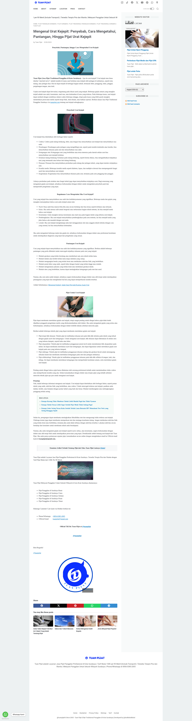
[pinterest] (75, 606)
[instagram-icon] (122, 2)
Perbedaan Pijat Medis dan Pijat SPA (141, 61)
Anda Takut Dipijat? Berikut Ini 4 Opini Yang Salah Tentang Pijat (43, 631)
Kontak (116, 713)
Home (35, 9)
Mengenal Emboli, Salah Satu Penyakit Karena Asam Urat (68, 285)
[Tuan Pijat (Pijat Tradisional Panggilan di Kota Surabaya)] (45, 2)
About (43, 9)
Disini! (102, 448)
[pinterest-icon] (147, 2)
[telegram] (109, 606)
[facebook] (41, 606)
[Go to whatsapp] (5, 714)
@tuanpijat (86, 526)
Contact (81, 9)
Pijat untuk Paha (133, 71)
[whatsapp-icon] (152, 2)
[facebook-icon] (132, 2)
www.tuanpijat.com (87, 589)
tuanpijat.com (55, 102)
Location (63, 9)
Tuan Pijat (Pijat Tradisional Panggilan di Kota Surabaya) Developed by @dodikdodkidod (105, 717)
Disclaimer (83, 713)
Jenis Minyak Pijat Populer (107, 629)
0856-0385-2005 (59, 516)
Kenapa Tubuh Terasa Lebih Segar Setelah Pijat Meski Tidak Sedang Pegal (66, 405)
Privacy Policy (93, 713)
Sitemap (53, 9)
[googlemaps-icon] (157, 2)
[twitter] (58, 606)
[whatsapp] (92, 606)
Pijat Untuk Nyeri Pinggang (137, 50)
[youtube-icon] (142, 2)
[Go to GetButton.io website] (5, 718)
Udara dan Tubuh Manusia (64, 629)
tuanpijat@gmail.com (60, 519)
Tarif (110, 713)
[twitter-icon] (137, 2)
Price (72, 9)
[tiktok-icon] (127, 2)
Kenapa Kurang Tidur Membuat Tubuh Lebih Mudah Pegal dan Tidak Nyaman (68, 401)
